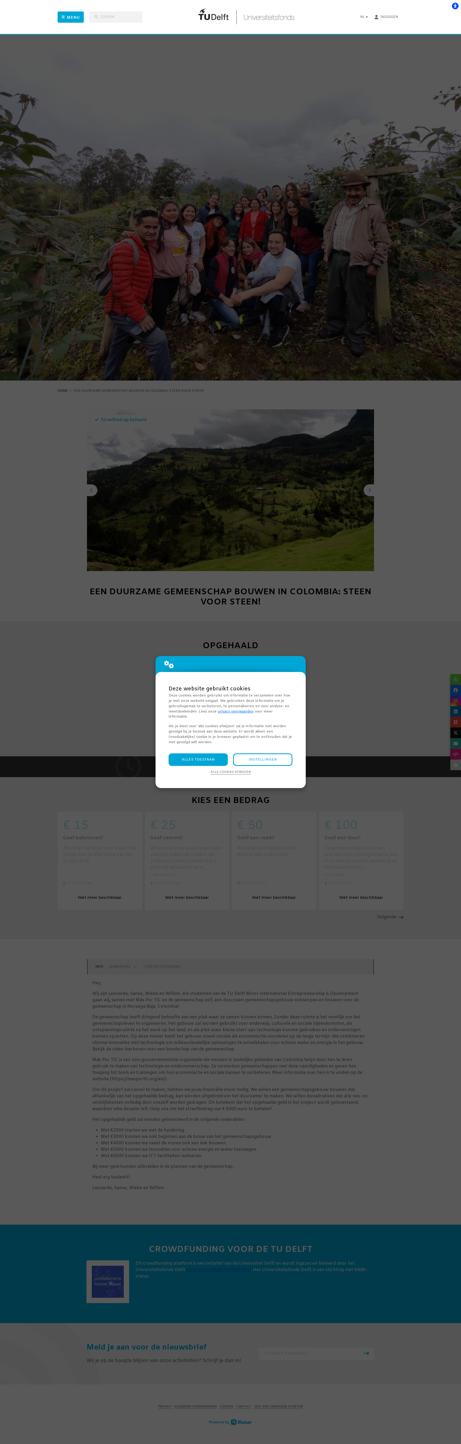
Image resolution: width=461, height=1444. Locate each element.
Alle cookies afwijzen (230, 772)
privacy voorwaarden (236, 711)
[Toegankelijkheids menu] (455, 6)
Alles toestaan (198, 759)
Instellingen (263, 759)
